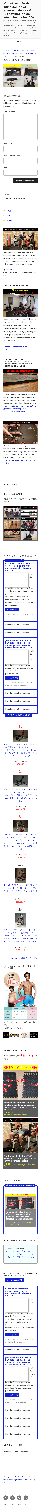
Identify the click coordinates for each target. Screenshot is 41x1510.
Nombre (7, 144)
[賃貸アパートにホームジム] (12, 511)
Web (5, 168)
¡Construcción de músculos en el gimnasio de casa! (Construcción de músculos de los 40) (18, 10)
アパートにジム (28, 1257)
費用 (18, 1251)
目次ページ (10, 1251)
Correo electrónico (12, 156)
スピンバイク (21, 1254)
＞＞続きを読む (12, 609)
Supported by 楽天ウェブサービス (24, 958)
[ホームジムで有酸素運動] (29, 534)
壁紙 (18, 1257)
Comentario (9, 112)
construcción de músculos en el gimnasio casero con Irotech (19, 1114)
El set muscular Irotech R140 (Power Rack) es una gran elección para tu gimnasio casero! (19, 567)
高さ (29, 1251)
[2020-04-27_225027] (29, 523)
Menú (21, 42)
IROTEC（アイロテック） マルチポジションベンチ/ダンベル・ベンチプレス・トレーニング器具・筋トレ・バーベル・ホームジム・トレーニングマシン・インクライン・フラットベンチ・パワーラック (20, 750)
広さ (23, 1251)
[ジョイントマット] (12, 534)
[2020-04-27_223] (12, 523)
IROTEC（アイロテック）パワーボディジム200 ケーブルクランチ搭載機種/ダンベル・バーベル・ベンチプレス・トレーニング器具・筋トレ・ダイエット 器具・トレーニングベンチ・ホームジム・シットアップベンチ (20, 936)
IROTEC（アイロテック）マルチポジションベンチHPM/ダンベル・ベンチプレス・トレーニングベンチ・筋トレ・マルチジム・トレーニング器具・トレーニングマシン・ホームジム (20, 795)
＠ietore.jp (10, 270)
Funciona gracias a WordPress (15, 1504)
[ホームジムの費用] (29, 511)
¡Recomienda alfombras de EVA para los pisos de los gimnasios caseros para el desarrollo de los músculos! (18, 644)
